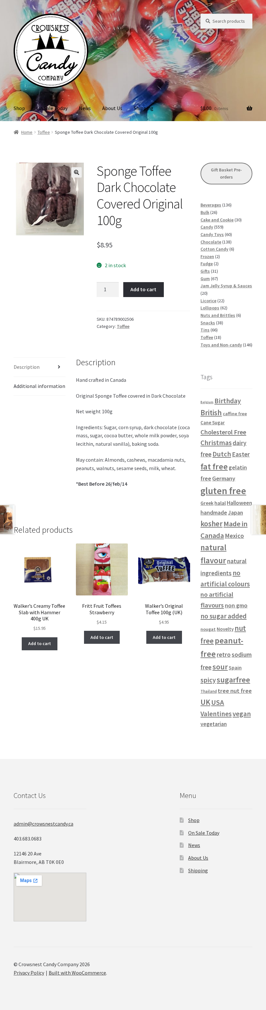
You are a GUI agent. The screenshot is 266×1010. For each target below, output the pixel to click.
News (85, 108)
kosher (211, 523)
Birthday (227, 400)
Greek (206, 503)
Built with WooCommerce (77, 972)
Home (26, 132)
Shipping (143, 108)
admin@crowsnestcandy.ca (43, 823)
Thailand (208, 691)
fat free (214, 466)
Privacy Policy (29, 972)
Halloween (239, 502)
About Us (112, 108)
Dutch (221, 454)
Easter (241, 454)
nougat (208, 629)
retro (224, 654)
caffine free (235, 414)
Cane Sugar (212, 422)
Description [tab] (27, 367)
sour (220, 667)
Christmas (216, 442)
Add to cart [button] (39, 643)
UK (205, 702)
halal (220, 503)
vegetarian (213, 724)
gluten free (223, 491)
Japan (235, 512)
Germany (223, 478)
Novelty (225, 629)
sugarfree (233, 680)
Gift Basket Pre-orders (226, 173)
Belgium (206, 402)
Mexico (234, 536)
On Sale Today (51, 108)
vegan (242, 713)
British (211, 412)
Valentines (216, 714)
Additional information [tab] (39, 386)
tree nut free (235, 690)
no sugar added (223, 616)
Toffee (44, 132)
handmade (213, 512)
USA (217, 702)
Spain (235, 667)
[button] (76, 172)
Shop (19, 108)
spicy (208, 680)
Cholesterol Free (223, 432)
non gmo (236, 605)
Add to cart (143, 289)
